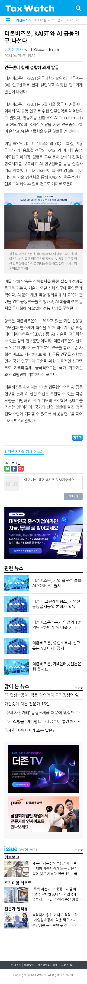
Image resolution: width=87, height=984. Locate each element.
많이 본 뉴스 (16, 686)
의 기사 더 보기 (24, 451)
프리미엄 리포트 (18, 883)
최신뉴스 (22, 20)
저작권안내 (67, 965)
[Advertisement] (43, 944)
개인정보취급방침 (47, 965)
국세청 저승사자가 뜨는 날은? (29, 730)
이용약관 (29, 965)
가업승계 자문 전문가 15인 (27, 704)
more (78, 687)
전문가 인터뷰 (16, 909)
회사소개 (16, 965)
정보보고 (11, 857)
